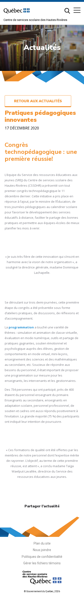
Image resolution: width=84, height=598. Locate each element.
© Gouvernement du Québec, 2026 (42, 591)
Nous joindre (42, 550)
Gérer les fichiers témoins (42, 563)
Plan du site (42, 543)
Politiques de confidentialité (42, 556)
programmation (21, 327)
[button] (77, 10)
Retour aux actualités (38, 101)
